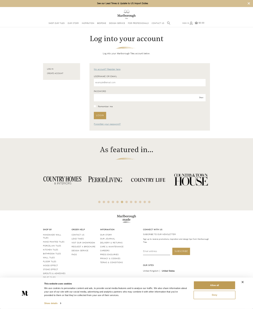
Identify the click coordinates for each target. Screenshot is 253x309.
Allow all (214, 285)
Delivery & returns (111, 243)
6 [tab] (122, 202)
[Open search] (168, 23)
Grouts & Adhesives (54, 273)
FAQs (74, 254)
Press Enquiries (109, 254)
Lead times (78, 239)
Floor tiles (49, 261)
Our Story (73, 23)
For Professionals (138, 23)
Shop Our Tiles (57, 23)
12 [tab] (149, 202)
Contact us (78, 235)
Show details (51, 303)
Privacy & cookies (110, 258)
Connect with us (152, 229)
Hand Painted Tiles (53, 242)
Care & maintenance (112, 247)
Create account (55, 73)
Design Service (117, 23)
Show (201, 98)
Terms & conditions (111, 262)
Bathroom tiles (52, 254)
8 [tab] (131, 202)
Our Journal (107, 239)
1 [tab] (99, 202)
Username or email (105, 76)
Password (100, 91)
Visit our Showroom (83, 243)
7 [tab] (126, 202)
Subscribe (181, 251)
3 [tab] (108, 202)
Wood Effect (50, 265)
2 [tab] (104, 202)
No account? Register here (107, 69)
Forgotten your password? (107, 124)
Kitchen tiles (50, 250)
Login (100, 115)
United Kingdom (151, 271)
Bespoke (101, 23)
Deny (214, 294)
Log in (50, 69)
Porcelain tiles (52, 246)
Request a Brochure (83, 247)
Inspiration (88, 23)
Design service (80, 250)
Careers (105, 250)
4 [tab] (113, 202)
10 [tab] (140, 202)
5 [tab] (117, 202)
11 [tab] (145, 202)
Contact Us (158, 23)
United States (168, 271)
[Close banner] (243, 282)
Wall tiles (49, 258)
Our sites (148, 265)
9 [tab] (136, 202)
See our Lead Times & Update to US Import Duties (122, 3)
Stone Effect (50, 269)
